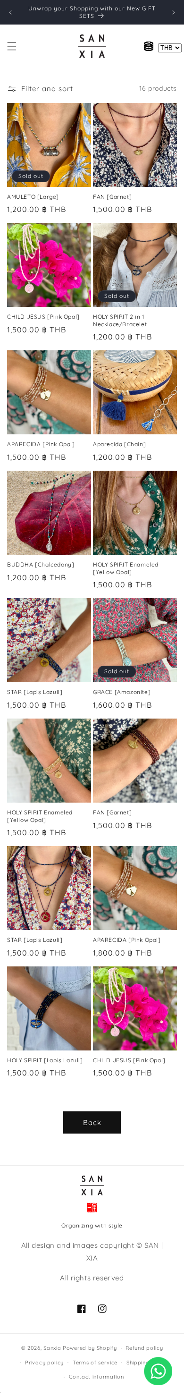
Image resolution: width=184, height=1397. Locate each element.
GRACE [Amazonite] (122, 691)
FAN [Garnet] (112, 196)
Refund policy (144, 1348)
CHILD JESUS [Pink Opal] (43, 316)
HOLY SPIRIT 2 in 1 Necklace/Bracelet (120, 320)
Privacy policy (44, 1362)
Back (92, 1122)
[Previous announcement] (10, 12)
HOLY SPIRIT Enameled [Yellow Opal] (126, 568)
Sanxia (52, 1348)
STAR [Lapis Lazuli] (34, 691)
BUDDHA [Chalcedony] (40, 564)
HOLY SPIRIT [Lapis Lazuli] (45, 1060)
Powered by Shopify (90, 1348)
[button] (11, 46)
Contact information (96, 1376)
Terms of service (95, 1362)
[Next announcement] (173, 12)
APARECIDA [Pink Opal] (41, 444)
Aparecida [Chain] (119, 444)
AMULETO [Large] (33, 196)
